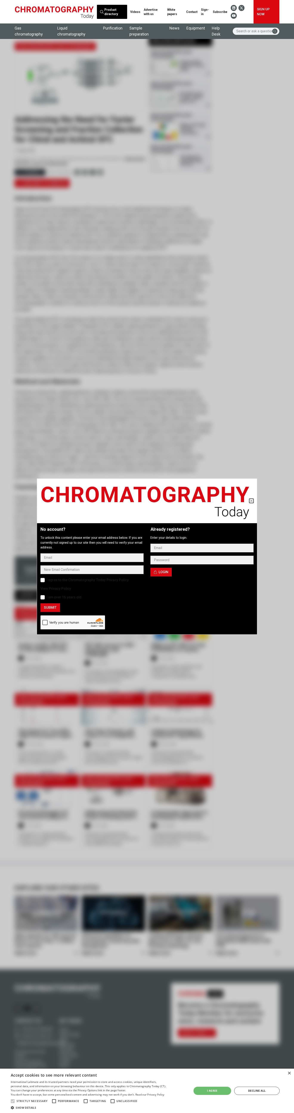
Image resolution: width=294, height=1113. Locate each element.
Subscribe (220, 12)
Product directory (111, 12)
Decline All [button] (257, 1091)
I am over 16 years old (63, 597)
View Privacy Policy (55, 589)
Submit (50, 607)
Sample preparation (139, 31)
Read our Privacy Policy (149, 1094)
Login (163, 572)
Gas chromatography (29, 31)
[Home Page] (54, 12)
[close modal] (251, 501)
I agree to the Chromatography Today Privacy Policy (87, 580)
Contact (192, 12)
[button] (12, 1101)
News (174, 28)
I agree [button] (212, 1091)
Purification (112, 28)
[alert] (147, 1091)
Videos (135, 12)
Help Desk (216, 31)
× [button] (289, 1073)
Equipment (195, 28)
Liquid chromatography (71, 31)
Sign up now (263, 11)
